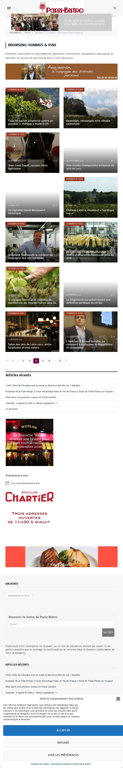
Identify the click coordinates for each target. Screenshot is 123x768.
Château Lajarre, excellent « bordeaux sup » (90, 212)
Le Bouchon (12, 409)
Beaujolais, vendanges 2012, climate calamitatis (88, 122)
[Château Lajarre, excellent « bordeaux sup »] (91, 197)
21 (60, 360)
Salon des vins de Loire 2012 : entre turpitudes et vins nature (30, 346)
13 (30, 360)
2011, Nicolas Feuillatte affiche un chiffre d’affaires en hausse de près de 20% (90, 255)
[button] (118, 698)
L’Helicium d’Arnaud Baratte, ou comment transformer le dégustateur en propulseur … (89, 344)
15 (43, 360)
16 (49, 360)
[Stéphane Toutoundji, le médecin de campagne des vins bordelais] (32, 242)
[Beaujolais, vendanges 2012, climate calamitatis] (91, 108)
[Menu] (9, 8)
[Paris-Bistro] (61, 8)
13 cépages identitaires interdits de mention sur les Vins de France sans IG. (32, 301)
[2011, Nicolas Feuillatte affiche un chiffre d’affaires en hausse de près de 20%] (91, 242)
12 (23, 360)
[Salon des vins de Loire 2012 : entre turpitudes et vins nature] (32, 331)
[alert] (62, 483)
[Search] (114, 8)
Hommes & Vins (16, 90)
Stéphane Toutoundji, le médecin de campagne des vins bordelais (30, 257)
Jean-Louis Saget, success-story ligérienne (28, 167)
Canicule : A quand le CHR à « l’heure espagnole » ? (31, 403)
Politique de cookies (40, 764)
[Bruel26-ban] (61, 30)
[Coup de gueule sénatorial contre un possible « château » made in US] (32, 108)
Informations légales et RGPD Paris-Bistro (71, 764)
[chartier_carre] (30, 537)
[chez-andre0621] (61, 556)
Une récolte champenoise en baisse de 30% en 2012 (90, 167)
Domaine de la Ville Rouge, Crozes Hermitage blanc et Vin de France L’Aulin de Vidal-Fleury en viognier (59, 391)
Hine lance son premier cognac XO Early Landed (31, 397)
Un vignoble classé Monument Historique (26, 212)
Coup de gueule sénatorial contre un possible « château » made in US (30, 122)
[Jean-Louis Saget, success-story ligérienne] (32, 152)
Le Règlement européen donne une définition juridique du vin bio (88, 301)
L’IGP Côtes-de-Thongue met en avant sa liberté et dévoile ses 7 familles (43, 385)
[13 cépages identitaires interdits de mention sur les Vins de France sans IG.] (32, 287)
